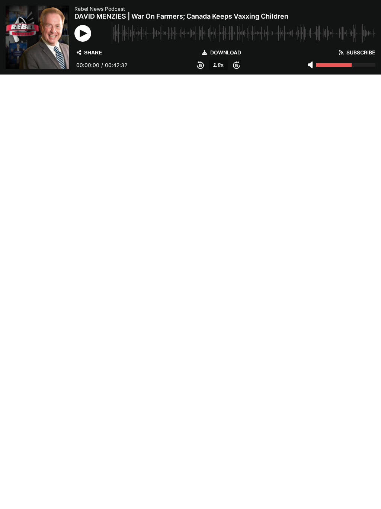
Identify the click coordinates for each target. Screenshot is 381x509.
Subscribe (360, 52)
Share (93, 53)
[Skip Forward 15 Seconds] (236, 65)
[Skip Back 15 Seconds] (200, 65)
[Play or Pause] (82, 33)
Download (225, 52)
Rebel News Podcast (99, 9)
